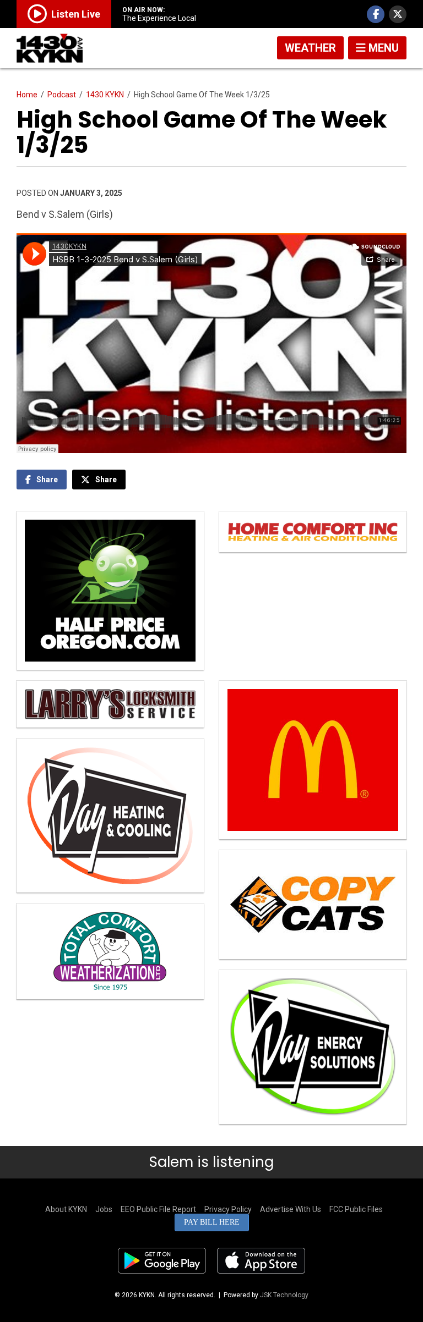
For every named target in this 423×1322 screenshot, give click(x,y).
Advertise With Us (290, 1209)
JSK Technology (284, 1295)
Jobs (103, 1209)
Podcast (61, 94)
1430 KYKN (105, 94)
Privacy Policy (228, 1209)
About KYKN (66, 1209)
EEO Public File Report (158, 1209)
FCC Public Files (356, 1209)
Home (27, 94)
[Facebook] (375, 14)
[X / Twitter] (397, 14)
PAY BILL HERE (212, 1222)
